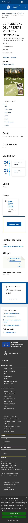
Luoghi (5, 451)
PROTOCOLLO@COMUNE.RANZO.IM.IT (13, 246)
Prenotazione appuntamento (11, 482)
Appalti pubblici (8, 401)
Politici (5, 379)
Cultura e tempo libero (9, 394)
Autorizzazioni (7, 429)
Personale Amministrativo (10, 381)
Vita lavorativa (7, 396)
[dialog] (14, 509)
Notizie (5, 439)
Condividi (5, 57)
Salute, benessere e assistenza (12, 426)
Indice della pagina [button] (10, 101)
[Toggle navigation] (3, 7)
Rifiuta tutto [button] (14, 517)
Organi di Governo (8, 369)
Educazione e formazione (10, 416)
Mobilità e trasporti (9, 409)
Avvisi (5, 444)
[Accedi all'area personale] (21, 2)
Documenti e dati (8, 383)
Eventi (20, 13)
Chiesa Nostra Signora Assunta (10, 204)
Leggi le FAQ (7, 487)
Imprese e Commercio (9, 399)
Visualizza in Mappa (14, 224)
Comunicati (7, 441)
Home (3, 13)
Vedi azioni (13, 57)
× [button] (26, 497)
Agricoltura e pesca (9, 431)
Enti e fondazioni (8, 376)
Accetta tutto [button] (14, 513)
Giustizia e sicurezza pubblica (11, 419)
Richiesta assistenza (9, 490)
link (6, 510)
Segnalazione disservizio (10, 485)
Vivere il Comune (12, 13)
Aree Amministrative (9, 371)
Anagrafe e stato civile (9, 391)
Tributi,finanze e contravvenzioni (12, 421)
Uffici (5, 374)
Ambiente (6, 424)
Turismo (6, 406)
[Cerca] (25, 7)
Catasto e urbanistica (9, 404)
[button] (14, 520)
